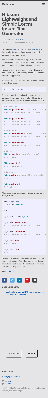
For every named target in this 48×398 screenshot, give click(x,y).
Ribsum (18, 49)
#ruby (11, 271)
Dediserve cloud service (16, 295)
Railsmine (8, 4)
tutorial (19, 39)
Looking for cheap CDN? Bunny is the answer (25, 292)
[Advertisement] (24, 322)
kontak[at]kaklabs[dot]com (12, 377)
